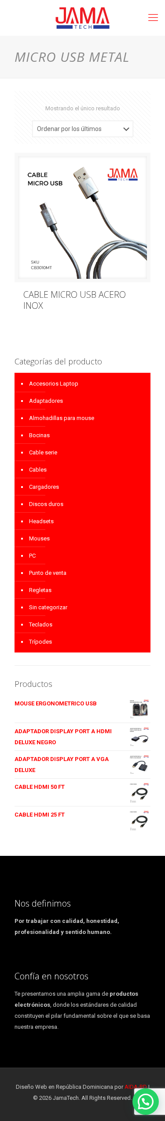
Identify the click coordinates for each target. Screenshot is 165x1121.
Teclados (40, 624)
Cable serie (43, 452)
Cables (38, 469)
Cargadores (44, 487)
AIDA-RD (136, 1087)
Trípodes (40, 641)
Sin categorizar (48, 607)
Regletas (40, 590)
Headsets (41, 521)
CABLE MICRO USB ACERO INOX (74, 300)
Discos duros (46, 504)
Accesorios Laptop (53, 383)
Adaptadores (46, 400)
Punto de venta (47, 573)
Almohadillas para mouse (61, 418)
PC (32, 555)
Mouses (39, 538)
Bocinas (39, 435)
